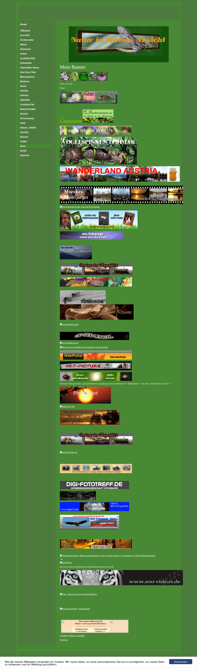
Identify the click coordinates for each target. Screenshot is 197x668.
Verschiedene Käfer (27, 58)
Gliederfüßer (25, 100)
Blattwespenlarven (27, 77)
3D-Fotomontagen (27, 118)
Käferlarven (24, 81)
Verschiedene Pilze (27, 104)
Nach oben (64, 640)
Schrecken (24, 90)
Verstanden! (181, 662)
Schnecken (24, 95)
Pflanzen (23, 44)
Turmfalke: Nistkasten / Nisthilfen (72, 636)
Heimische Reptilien (28, 109)
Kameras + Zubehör (28, 127)
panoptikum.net (82, 626)
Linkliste (23, 141)
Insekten (23, 53)
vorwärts (100, 631)
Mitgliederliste (81, 629)
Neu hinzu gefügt (27, 40)
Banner (23, 146)
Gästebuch (24, 132)
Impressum (24, 155)
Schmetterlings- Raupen (29, 67)
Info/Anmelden (100, 629)
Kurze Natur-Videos (28, 72)
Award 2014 (25, 35)
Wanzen (23, 86)
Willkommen (25, 30)
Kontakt (23, 150)
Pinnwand (24, 137)
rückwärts (81, 631)
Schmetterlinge (26, 63)
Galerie (23, 123)
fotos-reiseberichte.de (96, 626)
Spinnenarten (25, 49)
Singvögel (24, 114)
